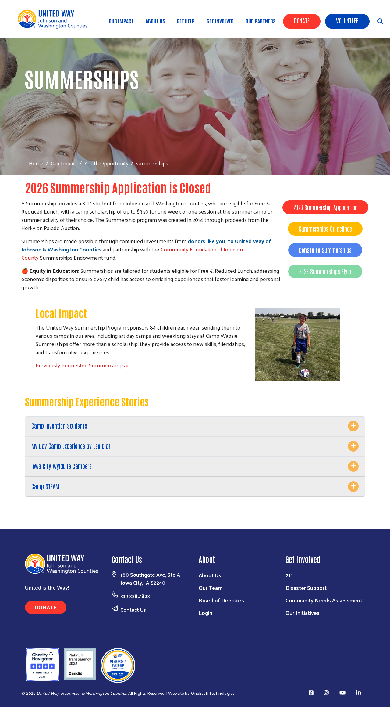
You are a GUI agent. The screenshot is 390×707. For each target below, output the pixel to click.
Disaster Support (306, 587)
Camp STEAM (45, 486)
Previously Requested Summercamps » (82, 365)
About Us (155, 20)
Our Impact (121, 20)
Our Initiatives (302, 612)
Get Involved (220, 20)
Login (205, 612)
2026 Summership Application (325, 207)
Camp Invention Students (59, 426)
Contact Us (133, 609)
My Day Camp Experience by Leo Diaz (71, 446)
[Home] (55, 19)
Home (36, 163)
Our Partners (260, 20)
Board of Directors (221, 600)
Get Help (186, 20)
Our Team (210, 587)
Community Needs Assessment (323, 600)
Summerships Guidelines (325, 229)
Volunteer (347, 20)
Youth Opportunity (106, 163)
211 (289, 575)
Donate (302, 20)
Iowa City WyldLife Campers (61, 466)
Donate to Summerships (325, 250)
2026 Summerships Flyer (325, 271)
